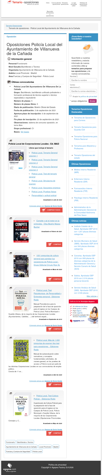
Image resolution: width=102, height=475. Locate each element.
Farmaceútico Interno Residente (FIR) (83, 189)
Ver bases (25, 131)
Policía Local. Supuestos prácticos (46, 187)
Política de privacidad (57, 464)
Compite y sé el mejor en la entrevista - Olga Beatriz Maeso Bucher (47, 223)
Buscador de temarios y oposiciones (50, 13)
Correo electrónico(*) (75, 85)
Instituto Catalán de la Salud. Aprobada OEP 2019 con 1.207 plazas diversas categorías (85, 230)
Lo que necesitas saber (74, 4)
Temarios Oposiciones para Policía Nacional (85, 137)
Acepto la (85, 96)
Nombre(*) (74, 76)
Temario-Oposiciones (14, 25)
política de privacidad (88, 96)
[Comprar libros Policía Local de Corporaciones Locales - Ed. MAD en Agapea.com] (51, 210)
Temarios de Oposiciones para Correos (84, 119)
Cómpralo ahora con (45, 206)
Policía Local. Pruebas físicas (44, 191)
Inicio (47, 3)
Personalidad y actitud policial (44, 195)
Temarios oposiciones (65, 3)
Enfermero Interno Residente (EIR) (82, 180)
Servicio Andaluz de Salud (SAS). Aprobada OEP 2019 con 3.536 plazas (85, 290)
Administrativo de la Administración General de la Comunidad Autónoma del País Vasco (85, 211)
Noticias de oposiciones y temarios (83, 4)
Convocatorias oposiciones (56, 3)
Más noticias (92, 296)
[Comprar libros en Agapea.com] (54, 244)
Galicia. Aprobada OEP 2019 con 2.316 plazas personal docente (84, 278)
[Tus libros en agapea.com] (83, 311)
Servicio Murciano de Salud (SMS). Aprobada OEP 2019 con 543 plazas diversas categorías (86, 245)
